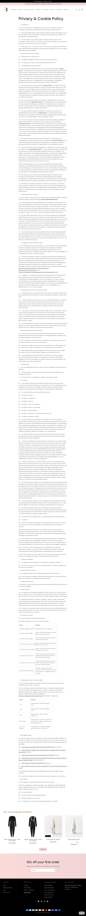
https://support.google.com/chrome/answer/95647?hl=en (38, 747)
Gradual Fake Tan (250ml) (53, 839)
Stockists (26, 885)
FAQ (4, 890)
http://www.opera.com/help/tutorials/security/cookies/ (38, 755)
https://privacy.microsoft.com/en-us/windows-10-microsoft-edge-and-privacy (44, 766)
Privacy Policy (27, 892)
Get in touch (6, 892)
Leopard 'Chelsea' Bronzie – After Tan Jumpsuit (33, 840)
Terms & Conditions (29, 890)
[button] (66, 9)
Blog (4, 885)
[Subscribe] (53, 870)
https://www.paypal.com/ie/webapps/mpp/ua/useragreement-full (38, 272)
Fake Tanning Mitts (49, 887)
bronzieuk (41, 912)
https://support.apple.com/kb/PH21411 (33, 763)
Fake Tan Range (48, 885)
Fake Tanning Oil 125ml (74, 839)
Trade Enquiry (27, 887)
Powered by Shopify (47, 912)
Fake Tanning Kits (48, 892)
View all (43, 849)
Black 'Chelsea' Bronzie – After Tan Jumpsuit (12, 840)
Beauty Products (48, 897)
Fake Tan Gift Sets (49, 894)
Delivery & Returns (8, 887)
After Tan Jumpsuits (49, 890)
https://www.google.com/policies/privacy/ (31, 696)
